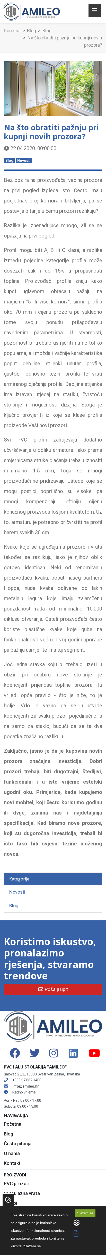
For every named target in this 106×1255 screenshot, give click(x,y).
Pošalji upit (55, 989)
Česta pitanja (17, 1143)
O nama (12, 1153)
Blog (31, 30)
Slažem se (85, 1213)
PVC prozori (16, 1183)
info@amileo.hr (25, 1086)
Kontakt (12, 1163)
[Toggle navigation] (95, 10)
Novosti (24, 160)
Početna (12, 30)
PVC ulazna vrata (22, 1193)
